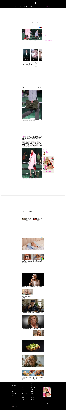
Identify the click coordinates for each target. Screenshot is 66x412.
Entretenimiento (14, 400)
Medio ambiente (33, 396)
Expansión (23, 392)
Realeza (13, 388)
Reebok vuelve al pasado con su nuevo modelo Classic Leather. (49, 154)
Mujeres (23, 397)
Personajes (13, 395)
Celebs (23, 6)
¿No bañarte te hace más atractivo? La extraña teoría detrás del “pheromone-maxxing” (48, 41)
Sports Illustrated (24, 386)
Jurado (13, 397)
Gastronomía (14, 393)
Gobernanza (32, 397)
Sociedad (32, 385)
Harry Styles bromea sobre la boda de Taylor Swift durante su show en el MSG (48, 38)
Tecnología (23, 395)
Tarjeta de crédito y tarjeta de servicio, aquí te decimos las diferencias (49, 152)
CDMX (31, 383)
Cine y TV (23, 383)
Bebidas (13, 394)
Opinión (32, 393)
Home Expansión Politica (25, 393)
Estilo (13, 399)
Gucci (23, 136)
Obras (32, 386)
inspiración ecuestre (36, 83)
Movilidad (32, 398)
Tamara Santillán (24, 213)
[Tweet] (40, 27)
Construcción (33, 387)
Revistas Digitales (48, 6)
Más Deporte (23, 389)
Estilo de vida (29, 6)
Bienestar (13, 396)
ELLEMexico (49, 403)
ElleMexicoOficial (53, 403)
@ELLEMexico (25, 214)
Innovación (32, 399)
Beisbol (23, 387)
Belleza (19, 6)
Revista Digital (48, 171)
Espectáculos (14, 387)
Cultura (13, 391)
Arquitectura (32, 389)
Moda (15, 6)
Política (23, 399)
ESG (31, 395)
